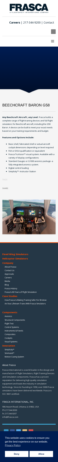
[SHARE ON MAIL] (26, 192)
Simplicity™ (9, 349)
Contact (49, 22)
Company (7, 262)
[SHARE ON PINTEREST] (21, 192)
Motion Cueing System (14, 356)
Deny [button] (16, 454)
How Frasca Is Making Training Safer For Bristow (25, 300)
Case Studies (9, 296)
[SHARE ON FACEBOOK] (10, 192)
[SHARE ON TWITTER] (4, 192)
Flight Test (9, 323)
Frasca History (11, 288)
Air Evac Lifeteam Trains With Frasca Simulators (25, 303)
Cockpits (8, 338)
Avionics (8, 316)
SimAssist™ (9, 353)
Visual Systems (11, 341)
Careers (8, 277)
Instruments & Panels (14, 330)
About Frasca (10, 267)
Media (7, 281)
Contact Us (9, 270)
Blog (7, 284)
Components (9, 312)
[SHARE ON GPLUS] (15, 192)
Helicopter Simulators (15, 258)
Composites (10, 334)
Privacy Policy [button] (13, 445)
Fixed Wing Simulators (15, 254)
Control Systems (12, 327)
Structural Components (15, 320)
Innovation (8, 345)
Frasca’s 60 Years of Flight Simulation (21, 292)
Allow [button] (41, 454)
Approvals (9, 274)
